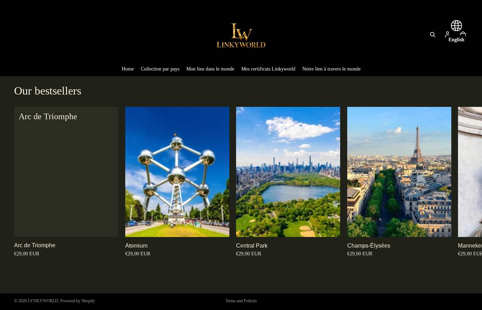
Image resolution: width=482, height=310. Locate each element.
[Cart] (463, 34)
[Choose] (107, 225)
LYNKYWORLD (43, 300)
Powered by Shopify (77, 300)
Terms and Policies (241, 300)
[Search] (432, 34)
